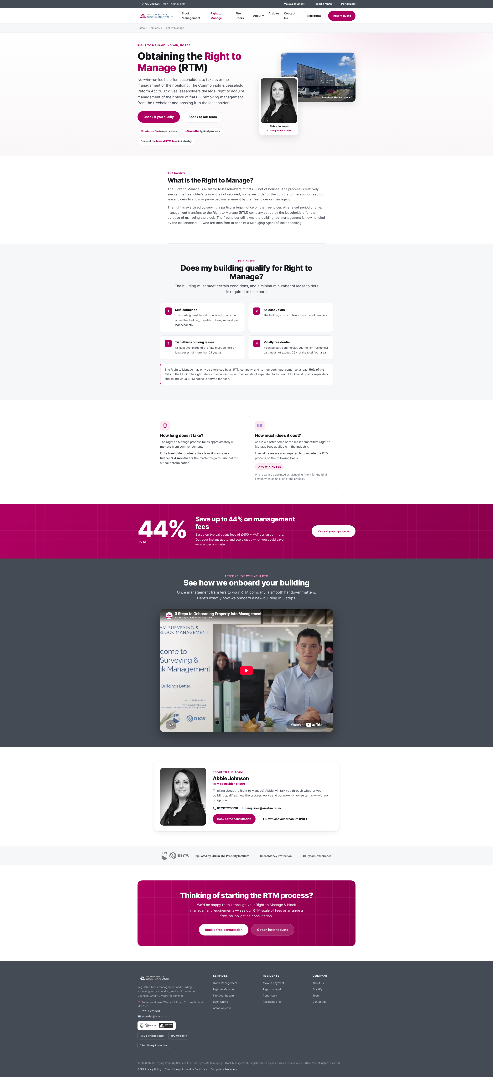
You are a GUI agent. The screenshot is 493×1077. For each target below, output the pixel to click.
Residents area (272, 1001)
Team (316, 995)
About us (318, 983)
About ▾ (258, 16)
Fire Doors (240, 16)
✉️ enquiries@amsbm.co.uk (261, 808)
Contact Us (289, 16)
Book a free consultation (234, 819)
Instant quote (342, 16)
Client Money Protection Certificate (186, 1069)
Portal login (348, 3)
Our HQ (317, 989)
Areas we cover (222, 1008)
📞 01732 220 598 (225, 808)
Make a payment (294, 3)
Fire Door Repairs (224, 995)
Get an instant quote (272, 930)
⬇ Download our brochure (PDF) (284, 819)
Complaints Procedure (224, 1069)
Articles (273, 13)
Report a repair (323, 3)
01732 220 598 (151, 3)
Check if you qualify (158, 117)
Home (141, 27)
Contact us (319, 1001)
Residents (314, 16)
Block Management (191, 16)
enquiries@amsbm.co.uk (157, 1016)
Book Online (220, 1001)
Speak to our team (203, 117)
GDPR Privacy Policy (149, 1069)
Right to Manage (216, 16)
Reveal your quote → (334, 531)
